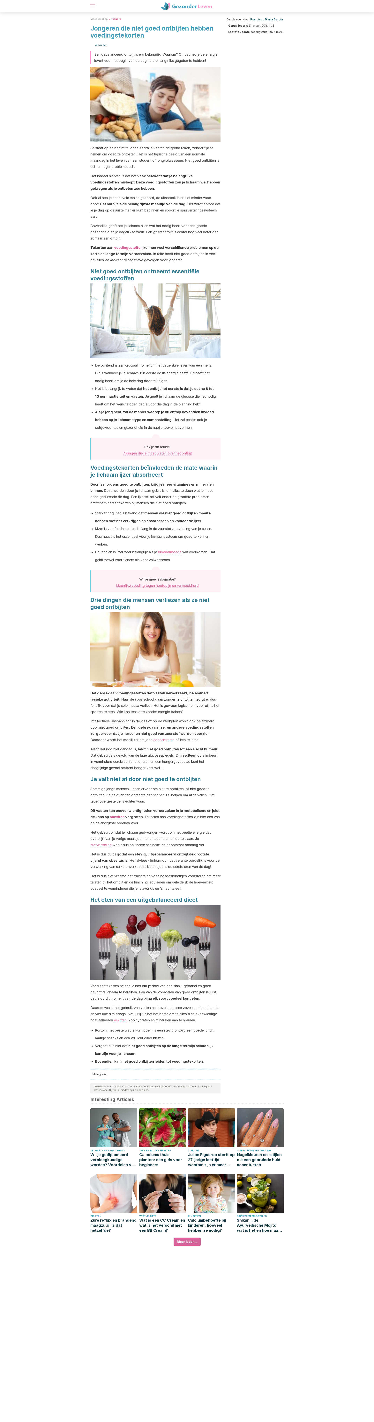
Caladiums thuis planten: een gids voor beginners (160, 1159)
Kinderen (194, 1216)
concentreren (164, 740)
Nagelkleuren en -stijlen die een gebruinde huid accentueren (259, 1159)
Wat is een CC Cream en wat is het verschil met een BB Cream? (162, 1225)
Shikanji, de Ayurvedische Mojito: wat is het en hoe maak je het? (258, 1225)
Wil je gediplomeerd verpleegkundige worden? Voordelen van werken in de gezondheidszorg (113, 1159)
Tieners (116, 19)
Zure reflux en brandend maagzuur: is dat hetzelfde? (113, 1225)
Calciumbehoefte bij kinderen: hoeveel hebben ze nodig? (207, 1225)
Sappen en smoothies (252, 1216)
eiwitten (120, 1020)
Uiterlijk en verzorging (107, 1150)
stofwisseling (101, 845)
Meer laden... (187, 1242)
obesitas (117, 817)
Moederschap (99, 19)
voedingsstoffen (128, 248)
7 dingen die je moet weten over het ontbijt (157, 453)
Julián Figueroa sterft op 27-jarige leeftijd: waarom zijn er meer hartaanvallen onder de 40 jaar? (211, 1159)
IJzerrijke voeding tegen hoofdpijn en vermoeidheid (157, 585)
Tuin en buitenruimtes (155, 1150)
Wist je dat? (147, 1216)
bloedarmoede (169, 552)
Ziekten (193, 1150)
